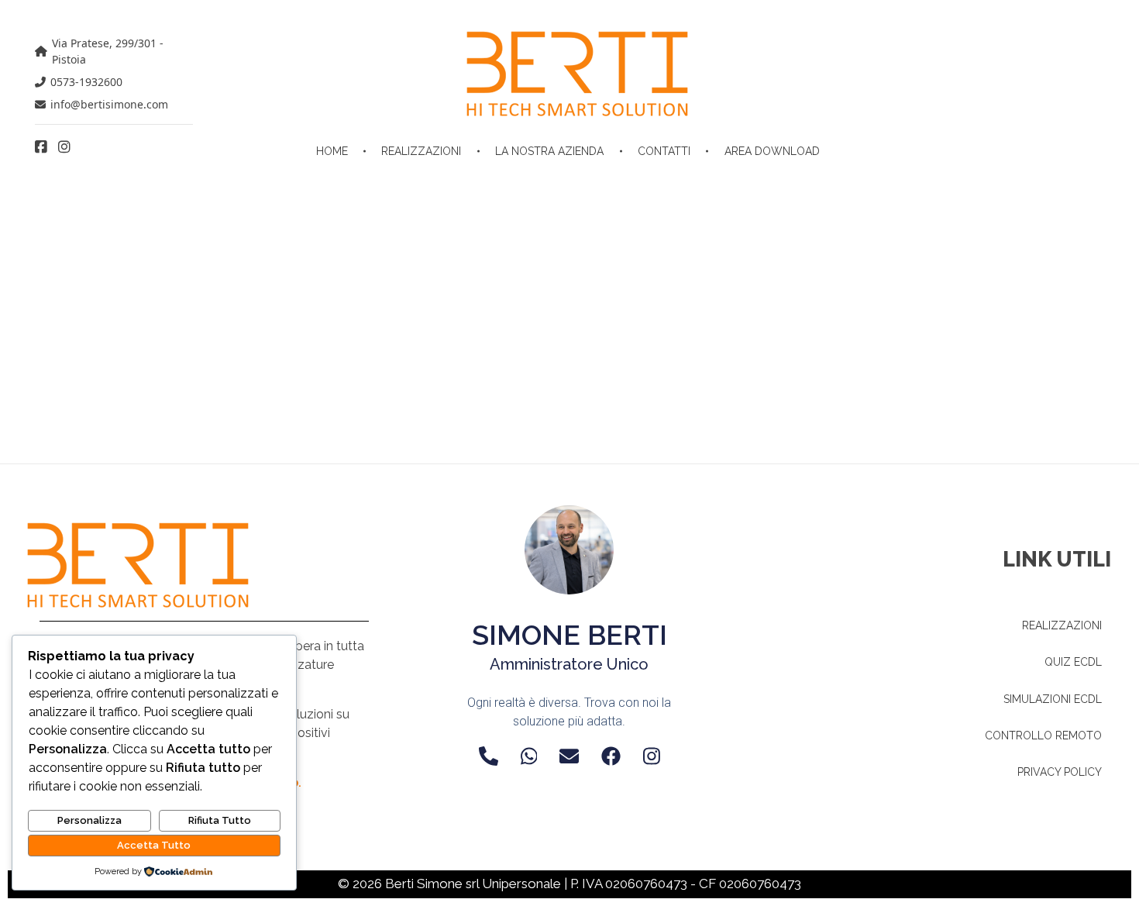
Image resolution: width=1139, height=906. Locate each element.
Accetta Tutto (154, 845)
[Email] (569, 756)
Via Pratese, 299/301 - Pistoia (107, 51)
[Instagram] (651, 756)
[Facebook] (611, 756)
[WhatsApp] (529, 756)
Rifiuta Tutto (219, 820)
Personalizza (89, 820)
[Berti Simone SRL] (577, 73)
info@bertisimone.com (109, 104)
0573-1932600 (86, 81)
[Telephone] (488, 756)
